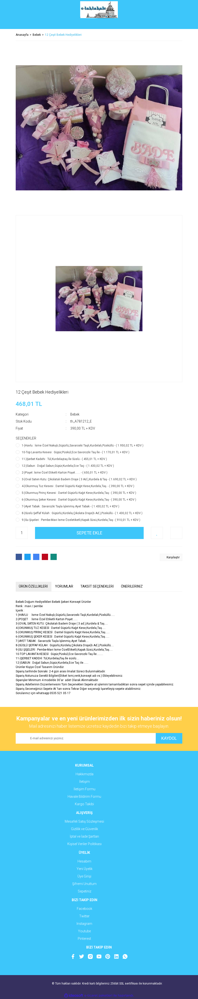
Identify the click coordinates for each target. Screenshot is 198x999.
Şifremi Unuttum (84, 884)
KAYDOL (169, 738)
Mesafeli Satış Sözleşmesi (84, 821)
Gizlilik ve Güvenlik (84, 829)
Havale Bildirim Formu (84, 796)
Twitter (84, 916)
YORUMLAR (64, 586)
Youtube (84, 931)
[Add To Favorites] (157, 533)
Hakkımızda (84, 774)
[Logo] (99, 9)
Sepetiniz (84, 891)
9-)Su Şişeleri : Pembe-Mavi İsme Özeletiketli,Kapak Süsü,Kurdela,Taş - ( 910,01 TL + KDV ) (81, 520)
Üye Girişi (84, 876)
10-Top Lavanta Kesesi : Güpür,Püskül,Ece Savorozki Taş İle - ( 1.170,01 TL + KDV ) (75, 452)
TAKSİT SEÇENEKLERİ (97, 586)
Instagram (84, 924)
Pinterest (84, 939)
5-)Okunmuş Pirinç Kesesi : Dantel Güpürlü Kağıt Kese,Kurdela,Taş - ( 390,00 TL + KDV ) (79, 493)
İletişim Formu (84, 789)
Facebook (84, 909)
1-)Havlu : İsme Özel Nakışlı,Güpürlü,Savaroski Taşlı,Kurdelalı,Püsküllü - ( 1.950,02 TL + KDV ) (82, 445)
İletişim (84, 781)
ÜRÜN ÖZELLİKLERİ (33, 586)
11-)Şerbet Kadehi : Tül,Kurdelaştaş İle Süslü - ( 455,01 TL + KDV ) (64, 459)
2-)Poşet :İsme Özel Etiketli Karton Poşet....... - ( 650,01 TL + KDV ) (64, 472)
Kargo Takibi (84, 804)
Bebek (74, 414)
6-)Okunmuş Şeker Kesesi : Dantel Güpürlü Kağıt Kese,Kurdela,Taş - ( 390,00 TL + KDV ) (79, 499)
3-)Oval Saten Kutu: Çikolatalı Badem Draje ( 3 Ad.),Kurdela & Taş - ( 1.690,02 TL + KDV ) (79, 479)
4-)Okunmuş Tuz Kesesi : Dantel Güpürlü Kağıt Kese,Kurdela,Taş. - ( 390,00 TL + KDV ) (78, 486)
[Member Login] (99, 24)
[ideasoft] (73, 995)
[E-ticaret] (98, 995)
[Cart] (175, 24)
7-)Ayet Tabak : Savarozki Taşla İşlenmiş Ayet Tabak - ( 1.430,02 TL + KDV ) (70, 506)
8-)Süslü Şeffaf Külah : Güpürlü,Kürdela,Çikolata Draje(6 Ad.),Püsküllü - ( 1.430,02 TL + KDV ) (82, 513)
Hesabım (84, 861)
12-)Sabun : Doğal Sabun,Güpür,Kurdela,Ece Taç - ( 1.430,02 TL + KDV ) (68, 465)
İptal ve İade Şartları (84, 836)
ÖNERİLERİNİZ (132, 586)
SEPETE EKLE (89, 532)
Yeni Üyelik (84, 869)
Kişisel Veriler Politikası (84, 844)
